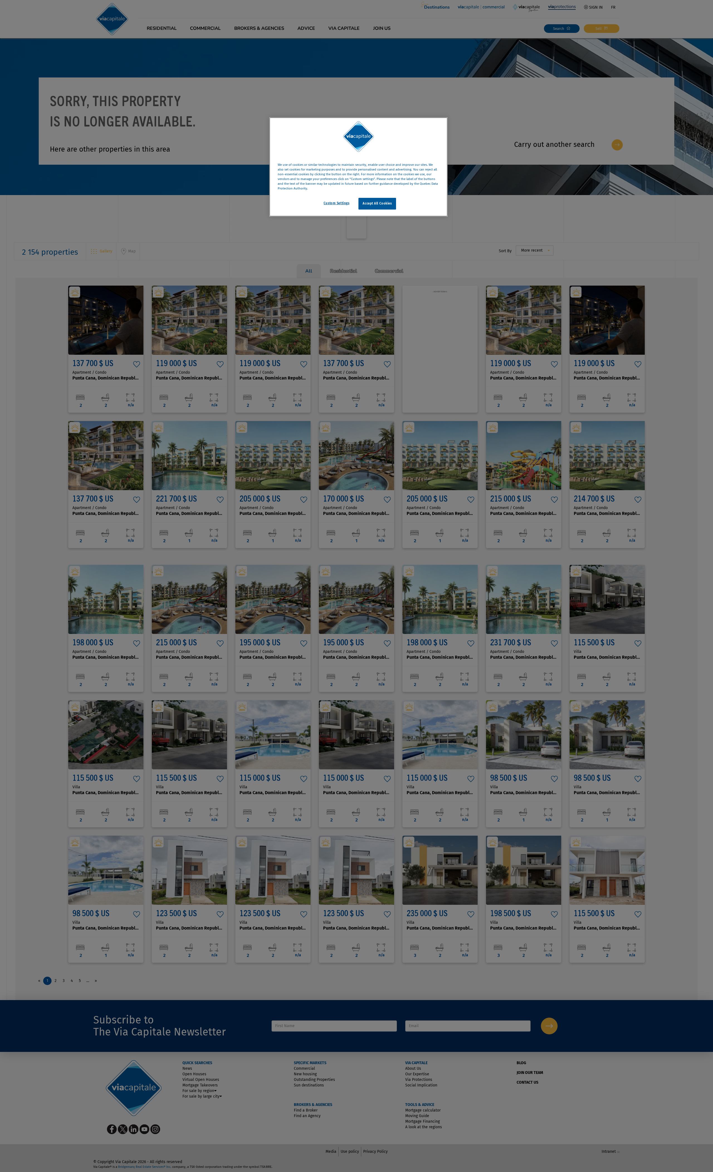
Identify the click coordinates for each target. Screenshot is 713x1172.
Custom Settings (337, 203)
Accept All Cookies (377, 203)
